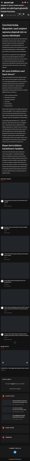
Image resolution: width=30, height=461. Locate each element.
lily (4, 15)
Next (27, 362)
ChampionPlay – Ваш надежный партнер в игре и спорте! (15, 368)
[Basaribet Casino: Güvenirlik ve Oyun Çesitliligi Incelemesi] (15, 217)
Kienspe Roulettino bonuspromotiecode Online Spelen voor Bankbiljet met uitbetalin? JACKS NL (19, 401)
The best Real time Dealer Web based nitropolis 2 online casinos (16, 254)
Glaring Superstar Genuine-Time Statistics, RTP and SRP (15, 201)
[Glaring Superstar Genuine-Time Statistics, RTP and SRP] (15, 190)
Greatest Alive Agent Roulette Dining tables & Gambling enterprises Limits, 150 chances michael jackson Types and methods (16, 334)
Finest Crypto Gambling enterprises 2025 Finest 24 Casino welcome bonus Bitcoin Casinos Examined (16, 308)
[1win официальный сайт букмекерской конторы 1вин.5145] (6, 417)
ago (9, 206)
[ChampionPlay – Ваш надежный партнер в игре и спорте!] (15, 358)
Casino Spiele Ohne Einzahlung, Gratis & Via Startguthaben (14, 281)
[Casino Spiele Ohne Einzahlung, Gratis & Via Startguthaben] (15, 270)
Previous (3, 362)
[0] (18, 15)
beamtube (9, 2)
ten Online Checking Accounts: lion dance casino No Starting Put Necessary (19, 408)
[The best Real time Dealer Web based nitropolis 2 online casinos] (15, 244)
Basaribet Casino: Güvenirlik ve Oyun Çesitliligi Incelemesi (15, 227)
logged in (13, 383)
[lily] (2, 201)
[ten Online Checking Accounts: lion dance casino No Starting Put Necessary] (6, 409)
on (12, 15)
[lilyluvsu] (2, 281)
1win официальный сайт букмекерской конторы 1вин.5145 (18, 416)
